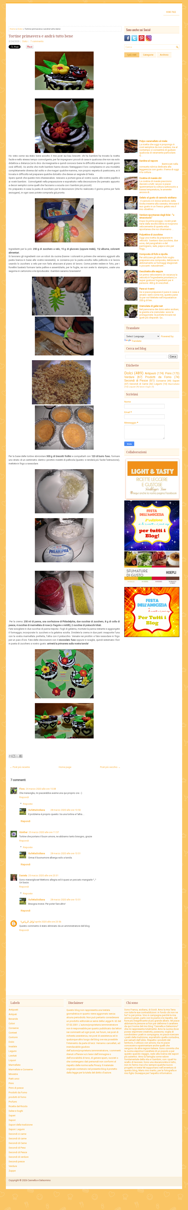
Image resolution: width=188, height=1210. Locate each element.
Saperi (176, 380)
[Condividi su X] (17, 756)
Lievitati (13, 1055)
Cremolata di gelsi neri (151, 306)
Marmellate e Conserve (21, 1069)
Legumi (158, 383)
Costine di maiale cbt (150, 178)
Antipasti (150, 373)
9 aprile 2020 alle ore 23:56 (40, 921)
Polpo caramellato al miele (153, 141)
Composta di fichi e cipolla (153, 254)
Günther (23, 832)
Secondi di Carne (138, 383)
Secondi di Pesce (136, 380)
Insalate (13, 1046)
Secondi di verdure (18, 1157)
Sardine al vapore (148, 160)
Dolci (20, 29)
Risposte (27, 803)
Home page (171, 11)
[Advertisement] (151, 82)
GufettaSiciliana (36, 810)
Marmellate (173, 384)
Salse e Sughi (145, 387)
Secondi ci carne (17, 1134)
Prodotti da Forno (158, 377)
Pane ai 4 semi (146, 288)
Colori (12, 1023)
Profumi (13, 1101)
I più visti (131, 54)
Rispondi (24, 797)
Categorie (148, 54)
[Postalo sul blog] (14, 756)
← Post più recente (20, 767)
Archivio (164, 54)
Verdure (129, 377)
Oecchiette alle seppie (151, 271)
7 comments (37, 41)
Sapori (12, 1120)
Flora (22, 788)
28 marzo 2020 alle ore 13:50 (65, 810)
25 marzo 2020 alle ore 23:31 (43, 875)
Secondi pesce (17, 1161)
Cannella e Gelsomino (39, 1180)
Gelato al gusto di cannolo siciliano (158, 197)
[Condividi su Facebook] (21, 756)
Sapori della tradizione (20, 1124)
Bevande (13, 1018)
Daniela (23, 875)
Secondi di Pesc (17, 1147)
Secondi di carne (17, 1138)
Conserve (161, 380)
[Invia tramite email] (10, 756)
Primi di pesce (16, 1087)
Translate (136, 341)
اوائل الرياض (28, 921)
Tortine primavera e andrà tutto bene (41, 36)
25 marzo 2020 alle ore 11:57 (44, 832)
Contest (13, 1032)
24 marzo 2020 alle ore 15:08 (41, 788)
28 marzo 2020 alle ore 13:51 (65, 853)
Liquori (132, 386)
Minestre (13, 1074)
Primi (168, 373)
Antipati (13, 1014)
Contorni (13, 1037)
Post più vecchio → (110, 767)
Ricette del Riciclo (18, 1106)
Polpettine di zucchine (151, 234)
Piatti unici (14, 1078)
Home (13, 29)
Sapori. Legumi (17, 1129)
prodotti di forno (17, 1097)
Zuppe (12, 1170)
